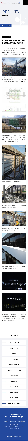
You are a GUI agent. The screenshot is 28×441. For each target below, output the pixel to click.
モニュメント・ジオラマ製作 (14, 370)
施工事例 (8, 25)
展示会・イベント (14, 348)
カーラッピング (14, 386)
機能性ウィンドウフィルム (14, 403)
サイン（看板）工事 (14, 342)
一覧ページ (15, 335)
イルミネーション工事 (14, 364)
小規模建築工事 (14, 375)
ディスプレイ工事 (14, 359)
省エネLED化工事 (14, 392)
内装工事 (14, 353)
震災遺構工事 (14, 381)
